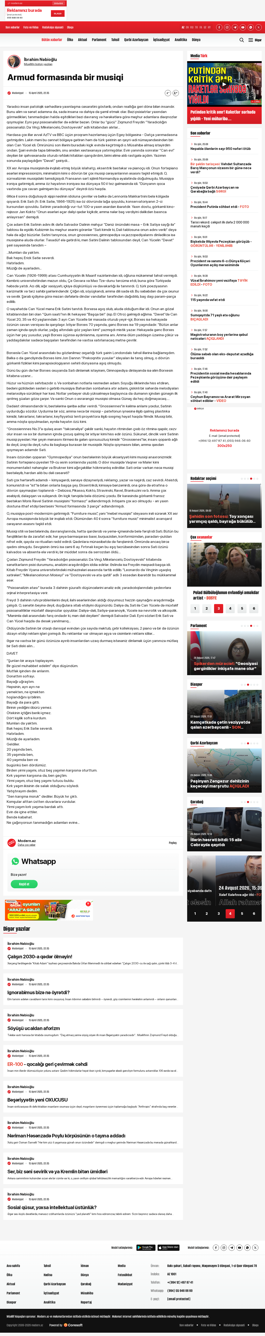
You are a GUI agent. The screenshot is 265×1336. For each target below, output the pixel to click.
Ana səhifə (13, 1265)
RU (191, 27)
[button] (242, 479)
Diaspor (11, 1302)
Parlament (99, 39)
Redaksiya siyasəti (52, 27)
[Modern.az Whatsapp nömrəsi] (251, 27)
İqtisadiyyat (161, 39)
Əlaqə (70, 27)
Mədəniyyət (125, 1283)
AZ (183, 27)
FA (201, 27)
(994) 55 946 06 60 (180, 1290)
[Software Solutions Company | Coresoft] (73, 1325)
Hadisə (48, 1274)
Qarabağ (86, 1283)
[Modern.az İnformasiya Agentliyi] (22, 1247)
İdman (85, 1265)
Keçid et (24, 884)
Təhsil (115, 39)
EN (187, 27)
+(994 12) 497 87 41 (180, 1282)
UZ (205, 27)
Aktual (82, 39)
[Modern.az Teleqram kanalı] (235, 27)
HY (209, 27)
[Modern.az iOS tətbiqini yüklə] (168, 1248)
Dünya (196, 39)
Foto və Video (31, 27)
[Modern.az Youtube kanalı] (243, 27)
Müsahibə (87, 1293)
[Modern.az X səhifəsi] (258, 27)
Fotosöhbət (125, 1274)
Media (121, 1265)
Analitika (181, 39)
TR (196, 27)
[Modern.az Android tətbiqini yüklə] (145, 1248)
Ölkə (70, 39)
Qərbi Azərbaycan (136, 39)
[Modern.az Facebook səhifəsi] (219, 27)
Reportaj (86, 1302)
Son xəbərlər (13, 27)
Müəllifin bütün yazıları (38, 64)
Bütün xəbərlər (52, 39)
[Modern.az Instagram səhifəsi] (227, 27)
